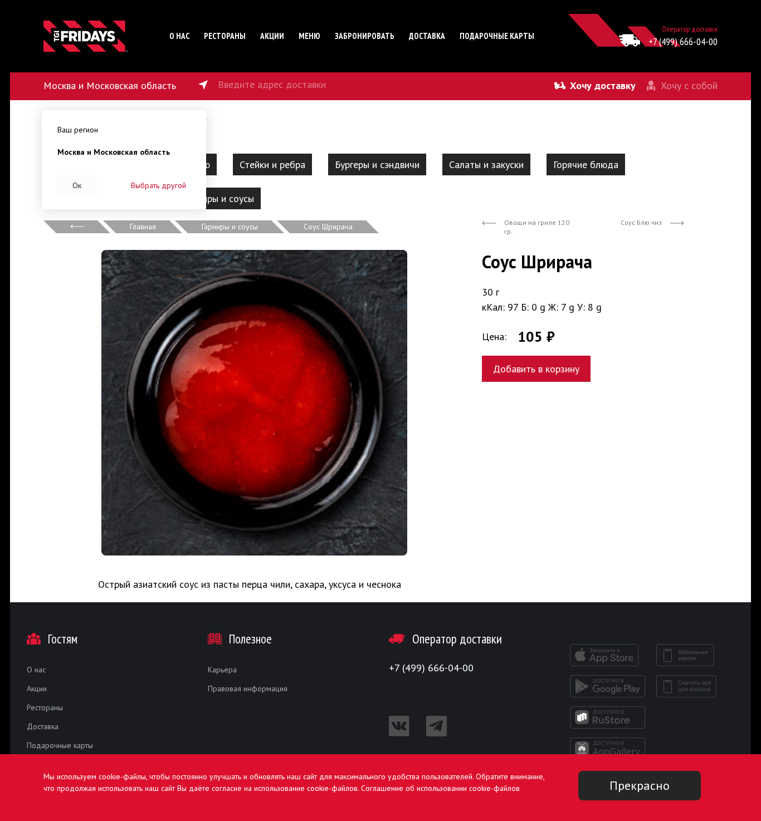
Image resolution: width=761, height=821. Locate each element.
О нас (179, 36)
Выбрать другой (158, 185)
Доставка (427, 36)
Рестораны (225, 36)
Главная (143, 227)
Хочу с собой (689, 85)
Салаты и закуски (486, 164)
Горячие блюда (585, 164)
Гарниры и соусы (219, 198)
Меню (309, 36)
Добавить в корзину (536, 368)
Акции (272, 36)
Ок (76, 185)
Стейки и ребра (272, 164)
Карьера (222, 670)
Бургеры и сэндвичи (377, 164)
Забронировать (364, 36)
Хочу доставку (603, 85)
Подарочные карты (497, 36)
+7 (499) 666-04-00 (683, 41)
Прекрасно (639, 785)
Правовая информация (247, 689)
